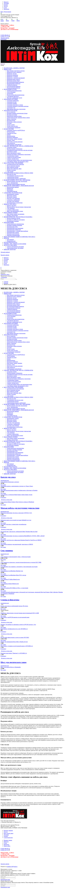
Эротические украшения (13, 127)
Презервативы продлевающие (15, 228)
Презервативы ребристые (14, 229)
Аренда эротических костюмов (15, 246)
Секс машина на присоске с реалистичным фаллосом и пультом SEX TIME (21, 562)
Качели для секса (11, 205)
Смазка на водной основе (14, 157)
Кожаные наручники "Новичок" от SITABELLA (14, 653)
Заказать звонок (5, 38)
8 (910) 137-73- (5, 36)
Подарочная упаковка (13, 221)
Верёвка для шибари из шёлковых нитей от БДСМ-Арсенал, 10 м (18, 624)
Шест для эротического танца (15, 211)
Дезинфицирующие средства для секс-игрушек (19, 150)
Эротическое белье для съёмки (15, 248)
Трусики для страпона (13, 201)
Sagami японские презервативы (15, 224)
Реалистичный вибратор (13, 87)
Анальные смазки (12, 147)
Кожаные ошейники (12, 137)
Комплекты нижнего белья (14, 116)
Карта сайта (7, 846)
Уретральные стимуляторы (14, 144)
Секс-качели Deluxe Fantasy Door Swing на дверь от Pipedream (17, 502)
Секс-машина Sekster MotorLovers (10, 583)
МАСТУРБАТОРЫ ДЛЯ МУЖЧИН (13, 163)
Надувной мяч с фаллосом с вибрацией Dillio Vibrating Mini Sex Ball (19, 531)
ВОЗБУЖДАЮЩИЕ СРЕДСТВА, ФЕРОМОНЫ (17, 180)
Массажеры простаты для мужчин (16, 109)
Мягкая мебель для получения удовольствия (19, 207)
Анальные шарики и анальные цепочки (17, 106)
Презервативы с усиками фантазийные (17, 231)
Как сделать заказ (8, 833)
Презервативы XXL (12, 226)
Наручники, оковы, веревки (14, 139)
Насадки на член (11, 174)
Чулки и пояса (11, 124)
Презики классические (13, 234)
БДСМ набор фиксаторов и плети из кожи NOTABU (15, 637)
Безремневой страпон (13, 194)
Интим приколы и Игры (13, 218)
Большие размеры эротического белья (17, 113)
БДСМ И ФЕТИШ (9, 129)
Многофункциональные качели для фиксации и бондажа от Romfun (19, 490)
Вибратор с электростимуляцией (16, 78)
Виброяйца (10, 190)
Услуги (6, 6)
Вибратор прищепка (12, 75)
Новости (6, 2)
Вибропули (10, 188)
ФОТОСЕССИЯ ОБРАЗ (10, 245)
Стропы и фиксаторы (13, 209)
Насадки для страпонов (13, 198)
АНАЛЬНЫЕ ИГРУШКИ (11, 99)
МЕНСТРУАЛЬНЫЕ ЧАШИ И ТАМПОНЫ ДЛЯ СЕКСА (19, 236)
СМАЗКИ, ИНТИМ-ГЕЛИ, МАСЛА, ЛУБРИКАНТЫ (18, 146)
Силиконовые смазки (13, 156)
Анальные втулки (12, 102)
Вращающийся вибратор (13, 83)
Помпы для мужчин (12, 215)
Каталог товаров (8, 830)
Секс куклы (10, 171)
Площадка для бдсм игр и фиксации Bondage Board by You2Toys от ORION (21, 540)
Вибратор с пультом (12, 76)
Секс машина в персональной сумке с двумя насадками (16, 556)
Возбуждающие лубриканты (14, 148)
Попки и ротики (11, 170)
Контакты (6, 9)
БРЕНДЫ (6, 238)
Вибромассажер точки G (13, 79)
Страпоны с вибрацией (13, 200)
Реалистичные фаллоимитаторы (15, 95)
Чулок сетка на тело (12, 126)
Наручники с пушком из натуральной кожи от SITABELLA (17, 646)
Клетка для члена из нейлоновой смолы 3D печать (14, 606)
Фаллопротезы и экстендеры (15, 202)
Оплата (6, 4)
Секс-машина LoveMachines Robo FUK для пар (13, 575)
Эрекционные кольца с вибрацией (16, 178)
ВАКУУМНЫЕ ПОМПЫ (11, 212)
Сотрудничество (8, 837)
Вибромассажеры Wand (13, 80)
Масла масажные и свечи (14, 153)
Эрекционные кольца (13, 177)
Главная (6, 281)
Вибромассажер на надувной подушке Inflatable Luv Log (16, 520)
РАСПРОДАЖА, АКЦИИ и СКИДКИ (14, 68)
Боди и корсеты (11, 112)
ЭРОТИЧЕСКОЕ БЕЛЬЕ (10, 110)
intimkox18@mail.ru (12, 866)
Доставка (6, 3)
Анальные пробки (12, 103)
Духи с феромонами (12, 182)
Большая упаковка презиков (14, 225)
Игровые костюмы (12, 114)
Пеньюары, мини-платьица (14, 122)
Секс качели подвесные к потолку (10, 482)
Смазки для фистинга (13, 158)
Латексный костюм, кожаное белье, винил (18, 117)
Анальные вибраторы (13, 100)
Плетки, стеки (11, 140)
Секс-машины (11, 208)
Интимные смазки (12, 151)
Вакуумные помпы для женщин (15, 214)
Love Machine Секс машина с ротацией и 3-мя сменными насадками (19, 566)
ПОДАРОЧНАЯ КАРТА (10, 242)
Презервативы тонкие (13, 232)
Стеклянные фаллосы (13, 96)
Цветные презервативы (13, 235)
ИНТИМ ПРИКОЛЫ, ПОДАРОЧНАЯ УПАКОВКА (18, 217)
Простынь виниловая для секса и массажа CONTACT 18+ (16, 513)
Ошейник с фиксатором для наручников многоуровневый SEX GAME (20, 613)
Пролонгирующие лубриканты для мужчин (19, 154)
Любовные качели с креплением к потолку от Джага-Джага (17, 486)
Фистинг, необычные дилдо (14, 97)
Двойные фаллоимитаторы (14, 90)
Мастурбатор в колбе (12, 167)
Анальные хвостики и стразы (15, 104)
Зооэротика (10, 93)
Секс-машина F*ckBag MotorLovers (10, 579)
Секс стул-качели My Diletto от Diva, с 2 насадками (14, 588)
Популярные (10, 239)
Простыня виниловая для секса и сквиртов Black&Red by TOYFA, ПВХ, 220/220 (22, 536)
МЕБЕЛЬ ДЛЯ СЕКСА (10, 204)
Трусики (9, 123)
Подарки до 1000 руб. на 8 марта (16, 219)
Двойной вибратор (12, 85)
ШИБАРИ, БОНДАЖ (10, 249)
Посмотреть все (11, 241)
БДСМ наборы (11, 131)
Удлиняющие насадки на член (15, 175)
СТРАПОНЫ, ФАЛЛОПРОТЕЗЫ (13, 192)
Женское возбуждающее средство (16, 184)
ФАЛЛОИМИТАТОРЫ (10, 89)
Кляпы (9, 134)
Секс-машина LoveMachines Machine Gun (12, 571)
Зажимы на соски (11, 133)
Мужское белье (11, 120)
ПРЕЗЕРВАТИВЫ (9, 222)
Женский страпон (12, 195)
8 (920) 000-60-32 (5, 35)
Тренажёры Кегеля (12, 191)
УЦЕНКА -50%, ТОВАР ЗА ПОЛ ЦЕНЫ (15, 243)
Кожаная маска (11, 136)
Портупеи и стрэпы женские (15, 141)
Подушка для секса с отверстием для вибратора (13, 524)
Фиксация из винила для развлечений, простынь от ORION (17, 544)
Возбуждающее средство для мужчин (17, 181)
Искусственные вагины (13, 165)
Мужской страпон (12, 197)
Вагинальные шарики (13, 187)
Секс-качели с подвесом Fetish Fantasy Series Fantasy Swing (16, 494)
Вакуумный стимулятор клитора (16, 70)
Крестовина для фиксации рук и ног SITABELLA (14, 628)
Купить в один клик (6, 499)
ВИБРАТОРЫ (7, 69)
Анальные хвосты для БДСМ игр (16, 130)
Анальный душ (11, 107)
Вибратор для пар (12, 73)
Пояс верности (11, 143)
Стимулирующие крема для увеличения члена (19, 160)
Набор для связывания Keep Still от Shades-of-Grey (14, 641)
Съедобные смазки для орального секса (17, 161)
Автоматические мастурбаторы (15, 164)
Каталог (6, 283)
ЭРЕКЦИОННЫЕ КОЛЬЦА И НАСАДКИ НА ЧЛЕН (18, 173)
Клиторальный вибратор (13, 86)
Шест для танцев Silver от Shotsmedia (11, 667)
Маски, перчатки (11, 119)
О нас (5, 7)
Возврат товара (8, 840)
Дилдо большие (11, 92)
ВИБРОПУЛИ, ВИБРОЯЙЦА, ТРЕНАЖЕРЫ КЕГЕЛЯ (19, 185)
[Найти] (16, 279)
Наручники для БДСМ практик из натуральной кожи (15, 617)
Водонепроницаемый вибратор (15, 82)
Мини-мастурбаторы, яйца (14, 168)
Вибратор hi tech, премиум (14, 72)
